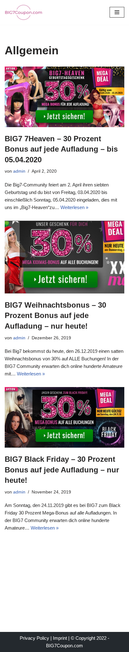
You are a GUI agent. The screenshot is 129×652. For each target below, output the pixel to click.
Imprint (60, 638)
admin (19, 171)
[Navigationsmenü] (117, 12)
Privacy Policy (34, 638)
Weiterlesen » (74, 207)
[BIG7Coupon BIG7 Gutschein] (23, 12)
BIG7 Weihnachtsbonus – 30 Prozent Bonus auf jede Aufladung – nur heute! (55, 315)
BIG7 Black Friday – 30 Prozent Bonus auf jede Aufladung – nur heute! (62, 469)
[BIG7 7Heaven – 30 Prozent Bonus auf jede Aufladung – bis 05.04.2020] (64, 97)
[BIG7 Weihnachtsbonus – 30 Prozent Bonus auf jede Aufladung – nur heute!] (64, 257)
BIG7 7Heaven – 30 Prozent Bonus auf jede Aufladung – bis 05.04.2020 (61, 149)
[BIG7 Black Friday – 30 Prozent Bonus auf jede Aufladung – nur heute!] (64, 417)
